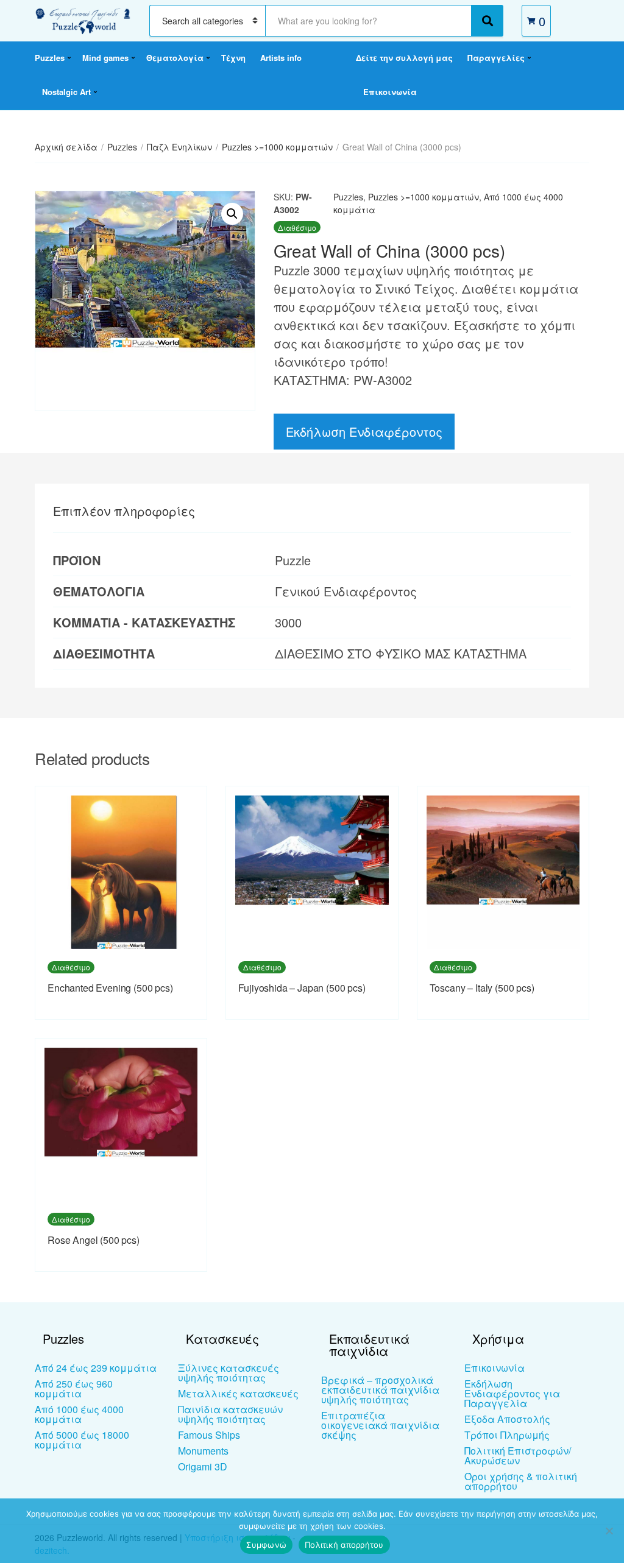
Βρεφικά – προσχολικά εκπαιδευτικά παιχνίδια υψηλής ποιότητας (380, 1389)
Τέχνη (233, 57)
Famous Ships (209, 1435)
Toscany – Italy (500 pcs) (482, 988)
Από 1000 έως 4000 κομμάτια (79, 1414)
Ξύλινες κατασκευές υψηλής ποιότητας (228, 1373)
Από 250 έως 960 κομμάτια (74, 1388)
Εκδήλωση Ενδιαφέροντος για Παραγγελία (512, 1393)
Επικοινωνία (390, 91)
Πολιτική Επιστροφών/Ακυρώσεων (517, 1455)
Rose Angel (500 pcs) (94, 1240)
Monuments (203, 1451)
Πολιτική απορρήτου (344, 1545)
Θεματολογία (175, 57)
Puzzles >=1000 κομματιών (277, 147)
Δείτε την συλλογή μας (404, 57)
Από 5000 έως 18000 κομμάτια (82, 1440)
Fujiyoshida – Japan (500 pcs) (301, 988)
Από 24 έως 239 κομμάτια (96, 1368)
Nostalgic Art (66, 91)
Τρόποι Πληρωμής (507, 1435)
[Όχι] (609, 1531)
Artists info (281, 57)
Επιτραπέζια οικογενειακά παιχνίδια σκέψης (380, 1425)
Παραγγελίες (496, 57)
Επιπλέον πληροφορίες (124, 511)
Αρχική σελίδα (66, 147)
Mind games (105, 57)
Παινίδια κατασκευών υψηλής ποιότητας (230, 1414)
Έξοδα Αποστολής (507, 1419)
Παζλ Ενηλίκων (179, 147)
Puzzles (50, 57)
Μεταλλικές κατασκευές (238, 1393)
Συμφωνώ (266, 1545)
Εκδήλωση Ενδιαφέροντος (364, 431)
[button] (232, 214)
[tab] (124, 511)
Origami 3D (202, 1466)
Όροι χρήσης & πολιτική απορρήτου (520, 1481)
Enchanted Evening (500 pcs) (110, 988)
